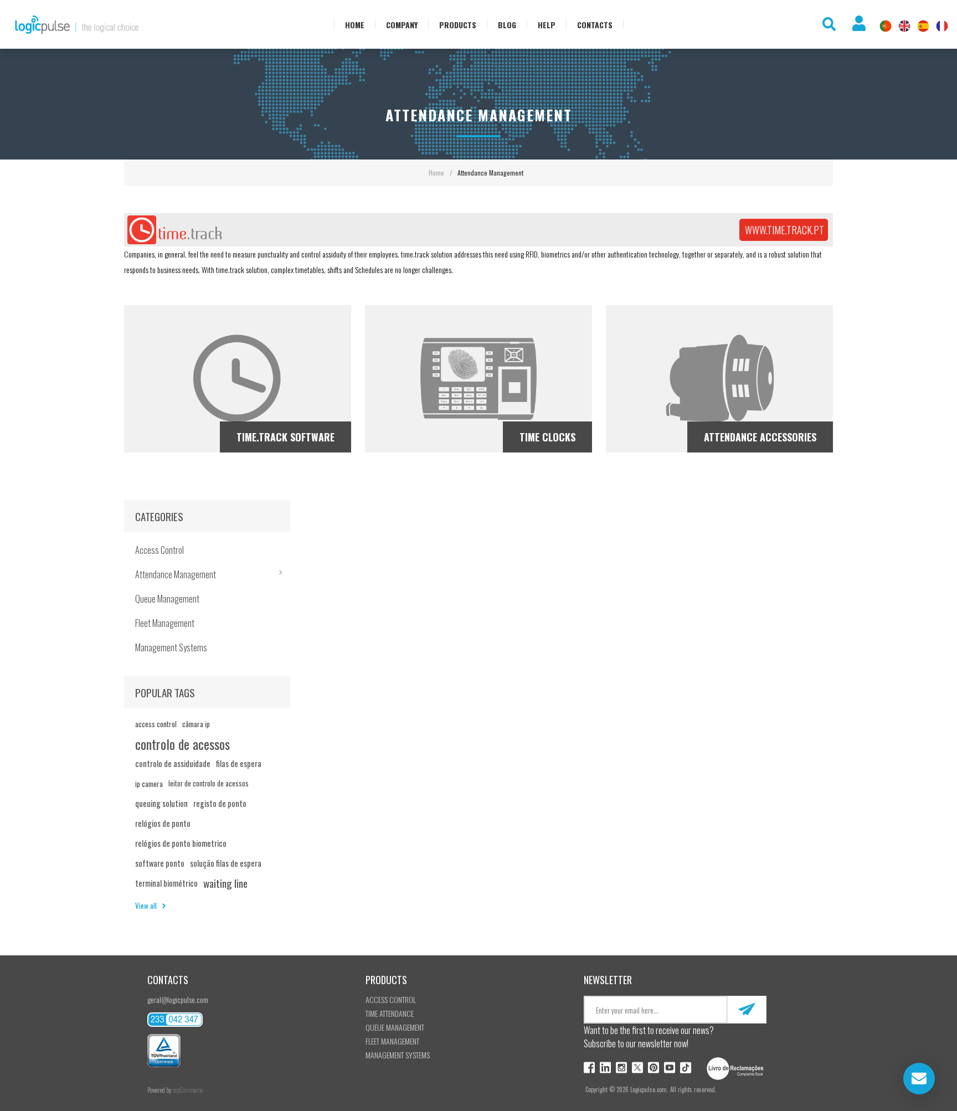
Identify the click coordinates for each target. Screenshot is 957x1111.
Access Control (159, 550)
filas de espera (238, 763)
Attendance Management (175, 574)
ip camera (149, 783)
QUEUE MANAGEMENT (395, 1027)
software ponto (159, 863)
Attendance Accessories (760, 437)
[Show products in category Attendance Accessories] (719, 378)
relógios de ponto (163, 823)
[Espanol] (923, 26)
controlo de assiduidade (172, 763)
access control (156, 723)
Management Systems (171, 647)
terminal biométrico (166, 883)
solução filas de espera (225, 863)
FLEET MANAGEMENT (392, 1041)
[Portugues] (885, 26)
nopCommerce (187, 1090)
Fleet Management (164, 623)
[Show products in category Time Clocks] (478, 378)
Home (436, 172)
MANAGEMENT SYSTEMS (398, 1055)
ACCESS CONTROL (391, 999)
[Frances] (942, 26)
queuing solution (161, 803)
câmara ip (196, 723)
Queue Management (167, 598)
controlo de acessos (182, 744)
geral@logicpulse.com (177, 999)
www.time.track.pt (784, 230)
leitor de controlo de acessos (208, 783)
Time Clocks (547, 437)
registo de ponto (219, 803)
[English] (904, 26)
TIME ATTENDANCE (390, 1013)
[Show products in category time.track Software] (237, 378)
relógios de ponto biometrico (181, 843)
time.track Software (285, 437)
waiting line (225, 883)
